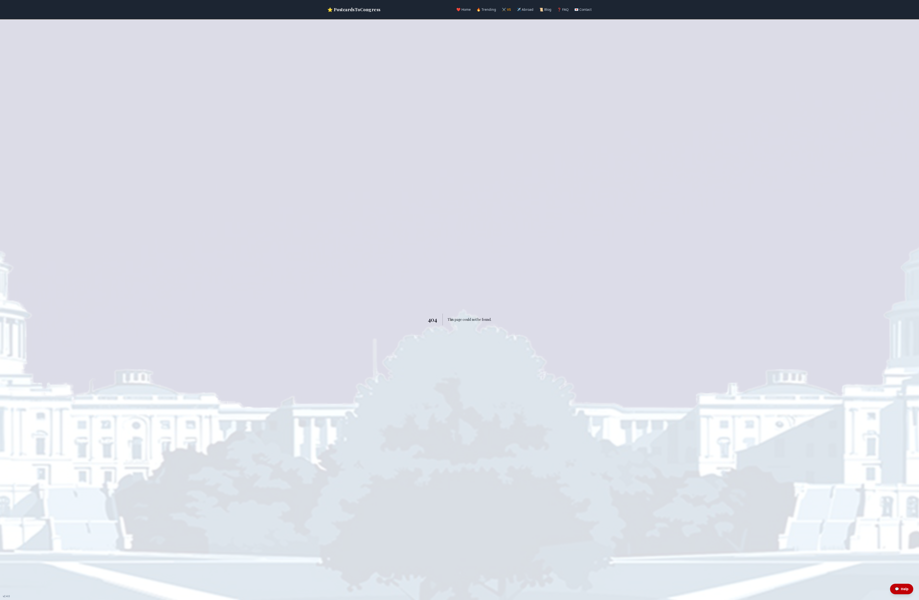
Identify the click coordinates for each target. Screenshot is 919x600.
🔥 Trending (486, 9)
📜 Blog (545, 9)
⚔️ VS (506, 9)
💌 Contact (583, 9)
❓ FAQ (563, 9)
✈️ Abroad (525, 9)
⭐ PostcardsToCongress (353, 9)
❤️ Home (463, 9)
